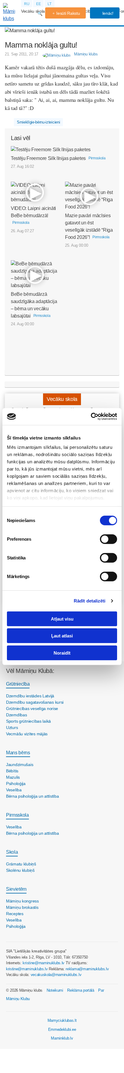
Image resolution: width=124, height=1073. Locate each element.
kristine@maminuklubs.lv (43, 963)
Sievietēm (16, 889)
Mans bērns (18, 752)
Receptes (14, 913)
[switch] (108, 539)
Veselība (14, 789)
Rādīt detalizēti (90, 600)
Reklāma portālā (80, 990)
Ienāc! (107, 13)
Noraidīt (62, 652)
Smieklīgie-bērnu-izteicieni (38, 122)
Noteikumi (55, 990)
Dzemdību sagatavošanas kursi (35, 702)
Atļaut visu (62, 618)
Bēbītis (12, 770)
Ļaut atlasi (62, 635)
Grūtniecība (17, 684)
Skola (12, 852)
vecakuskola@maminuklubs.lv (56, 974)
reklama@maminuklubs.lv (87, 969)
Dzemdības (16, 714)
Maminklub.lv (62, 1038)
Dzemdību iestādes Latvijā (30, 695)
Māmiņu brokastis (22, 907)
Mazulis (13, 777)
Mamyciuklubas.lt (62, 1020)
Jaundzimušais (19, 764)
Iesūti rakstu (68, 13)
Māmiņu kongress (22, 901)
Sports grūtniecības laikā (28, 721)
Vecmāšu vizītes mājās (27, 733)
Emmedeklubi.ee (62, 1029)
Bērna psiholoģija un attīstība (32, 796)
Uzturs (12, 727)
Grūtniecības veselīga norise (32, 708)
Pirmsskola (17, 815)
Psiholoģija (16, 783)
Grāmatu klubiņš (21, 864)
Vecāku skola (33, 11)
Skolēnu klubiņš (20, 870)
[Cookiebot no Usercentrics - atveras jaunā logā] (90, 417)
